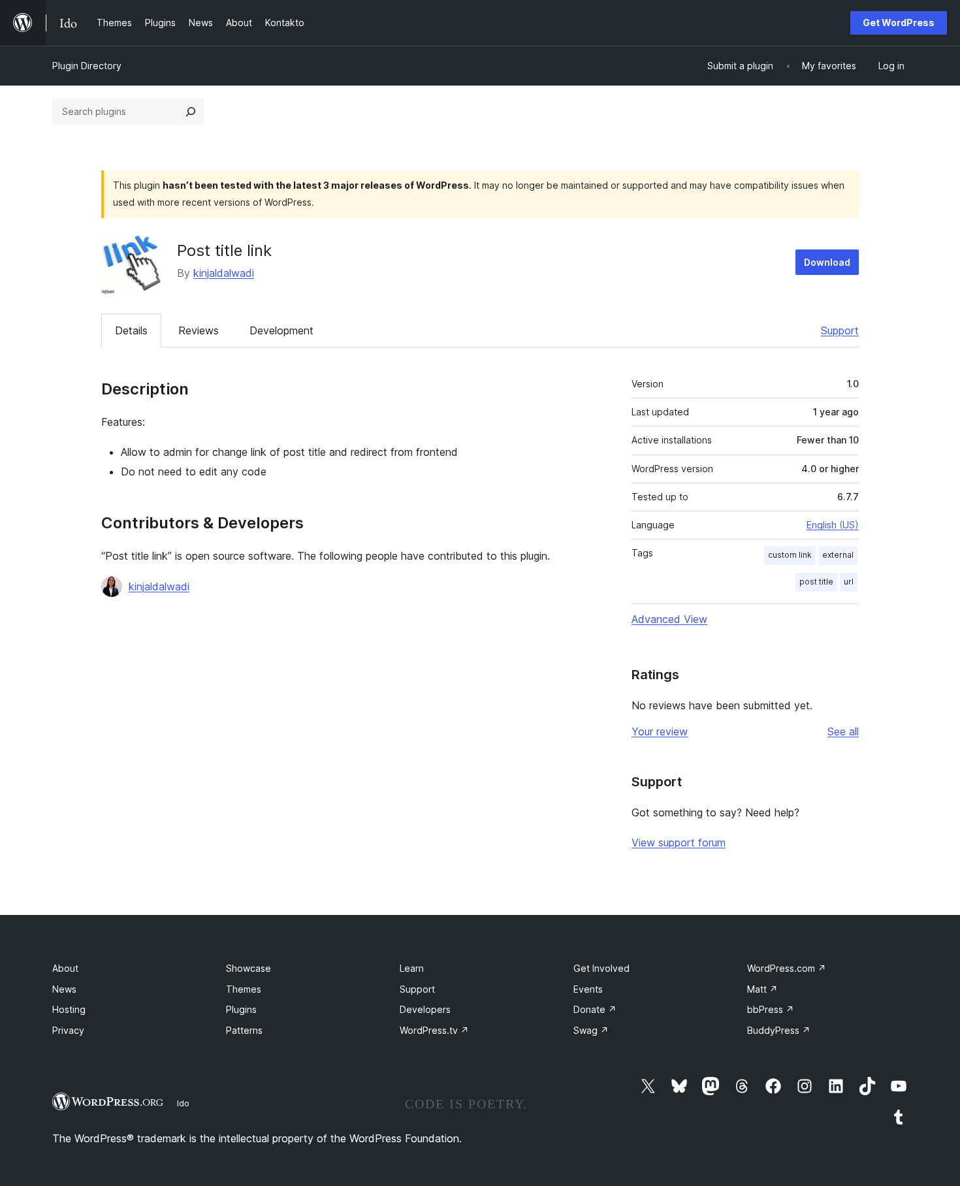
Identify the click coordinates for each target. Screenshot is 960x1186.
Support (840, 330)
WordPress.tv (434, 1030)
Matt (762, 989)
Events (588, 989)
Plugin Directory (86, 65)
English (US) (833, 524)
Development (281, 330)
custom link (790, 555)
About (65, 968)
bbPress (770, 1009)
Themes (243, 989)
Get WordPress (899, 22)
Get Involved (601, 968)
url (849, 581)
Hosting (69, 1009)
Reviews (198, 330)
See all (843, 731)
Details (131, 330)
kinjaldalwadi (223, 273)
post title (816, 581)
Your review (660, 731)
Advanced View (669, 619)
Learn (412, 968)
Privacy (68, 1030)
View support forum (679, 842)
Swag (591, 1030)
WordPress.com (786, 968)
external (838, 555)
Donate (594, 1009)
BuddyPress (778, 1030)
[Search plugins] (191, 112)
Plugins (241, 1009)
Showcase (248, 968)
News (64, 989)
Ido (183, 1103)
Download (827, 262)
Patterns (244, 1030)
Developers (425, 1009)
